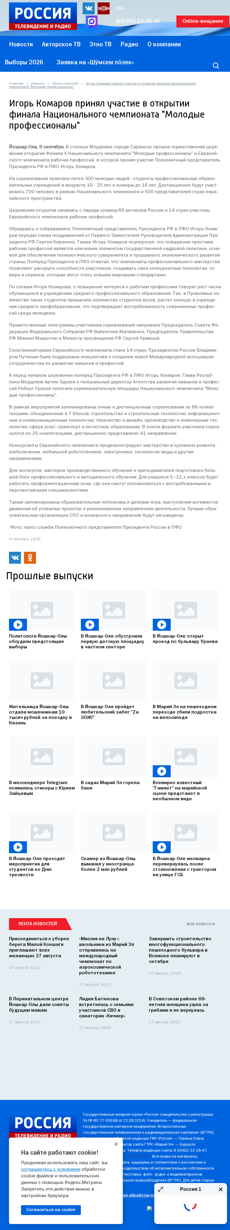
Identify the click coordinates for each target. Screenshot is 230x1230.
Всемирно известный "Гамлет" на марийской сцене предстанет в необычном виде (180, 791)
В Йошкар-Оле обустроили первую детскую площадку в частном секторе (112, 641)
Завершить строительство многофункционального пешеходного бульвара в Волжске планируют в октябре (180, 950)
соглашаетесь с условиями (50, 1169)
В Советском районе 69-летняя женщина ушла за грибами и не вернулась (178, 1005)
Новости (38, 83)
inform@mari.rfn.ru (134, 1156)
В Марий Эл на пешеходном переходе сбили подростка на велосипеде (185, 712)
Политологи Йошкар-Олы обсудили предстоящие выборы (38, 641)
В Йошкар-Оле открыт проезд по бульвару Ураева (185, 639)
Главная (16, 83)
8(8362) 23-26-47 (138, 21)
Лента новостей (65, 83)
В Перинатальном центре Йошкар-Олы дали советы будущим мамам (39, 1005)
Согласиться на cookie (50, 1210)
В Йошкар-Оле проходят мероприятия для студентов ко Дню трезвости (37, 867)
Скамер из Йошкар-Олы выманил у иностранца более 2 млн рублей (108, 864)
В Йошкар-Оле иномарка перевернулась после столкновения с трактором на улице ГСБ (184, 867)
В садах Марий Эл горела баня (110, 785)
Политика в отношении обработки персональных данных (138, 1195)
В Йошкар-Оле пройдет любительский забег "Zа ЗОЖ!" (110, 712)
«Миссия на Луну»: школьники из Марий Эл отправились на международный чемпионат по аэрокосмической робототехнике (106, 956)
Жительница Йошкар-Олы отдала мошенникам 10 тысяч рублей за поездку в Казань (40, 715)
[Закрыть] (116, 1144)
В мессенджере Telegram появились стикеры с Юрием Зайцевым (42, 788)
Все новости (201, 924)
